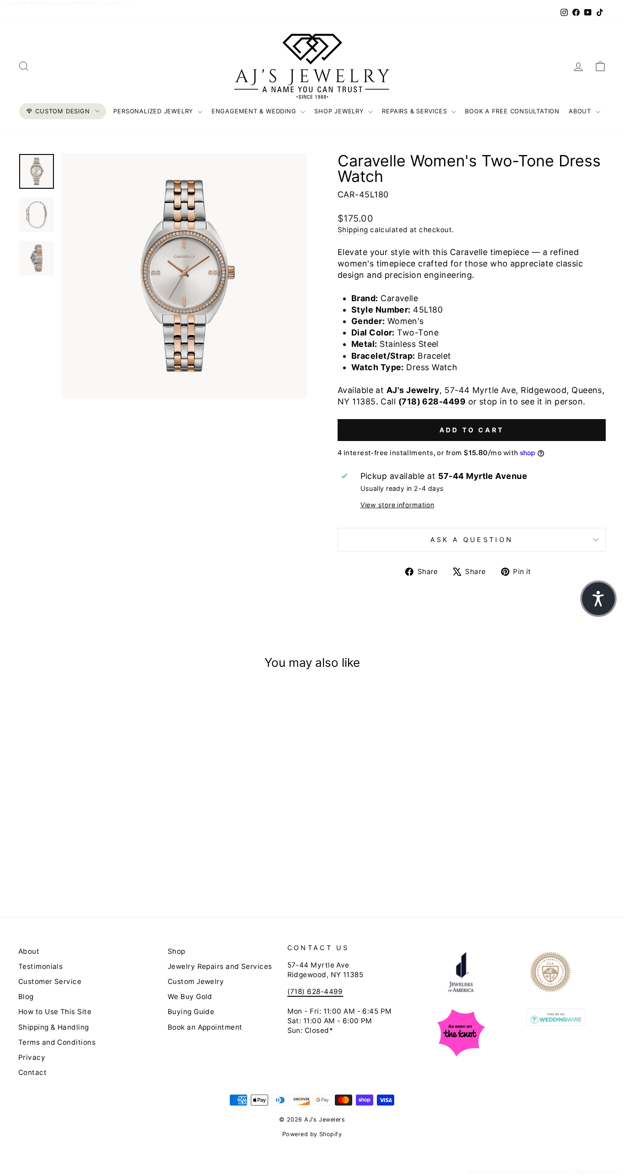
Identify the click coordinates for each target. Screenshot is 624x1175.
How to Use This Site (54, 1011)
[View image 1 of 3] (36, 171)
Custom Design (62, 111)
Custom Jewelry (196, 981)
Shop (176, 951)
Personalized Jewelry (154, 111)
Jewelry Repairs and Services (220, 966)
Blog (26, 996)
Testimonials (40, 966)
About (581, 111)
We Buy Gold (190, 996)
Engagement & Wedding (255, 111)
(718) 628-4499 (431, 401)
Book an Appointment (205, 1027)
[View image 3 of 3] (36, 258)
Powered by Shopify (312, 1134)
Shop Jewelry (340, 111)
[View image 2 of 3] (36, 214)
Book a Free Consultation (512, 111)
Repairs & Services (415, 111)
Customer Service (49, 981)
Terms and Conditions (56, 1042)
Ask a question (471, 539)
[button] (598, 598)
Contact (32, 1072)
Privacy (31, 1057)
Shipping (353, 229)
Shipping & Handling (53, 1027)
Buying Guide (191, 1011)
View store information (397, 505)
